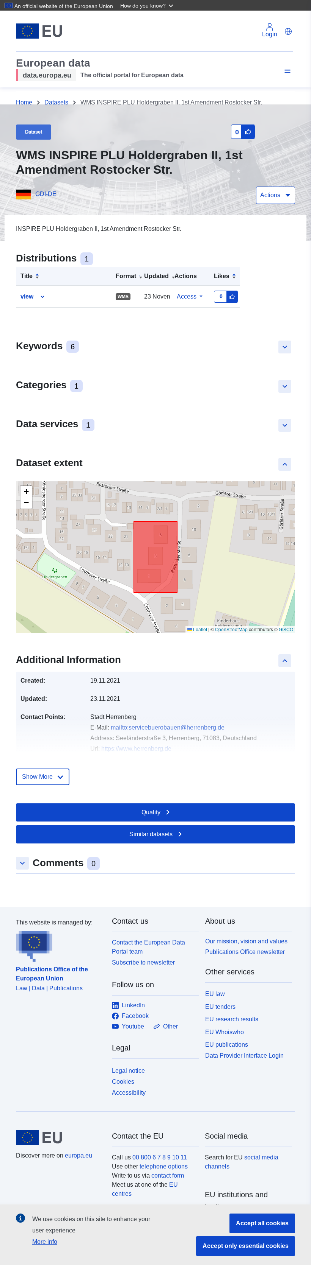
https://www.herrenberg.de (136, 748)
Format (126, 276)
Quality (150, 812)
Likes (221, 276)
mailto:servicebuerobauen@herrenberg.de (168, 727)
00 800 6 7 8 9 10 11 (159, 1157)
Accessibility (129, 1092)
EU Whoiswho (224, 1032)
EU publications (226, 1044)
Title (26, 276)
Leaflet (199, 629)
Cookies (123, 1081)
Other (170, 1026)
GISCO (286, 629)
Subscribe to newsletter (143, 962)
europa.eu (78, 1155)
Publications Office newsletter (245, 952)
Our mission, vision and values (246, 941)
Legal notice (128, 1070)
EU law (215, 994)
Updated (156, 276)
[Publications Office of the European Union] (59, 944)
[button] (147, 5)
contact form (167, 1175)
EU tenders (220, 1007)
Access (186, 296)
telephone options (164, 1166)
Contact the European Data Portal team (148, 947)
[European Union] (59, 1137)
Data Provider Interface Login (244, 1055)
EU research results (231, 1019)
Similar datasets (151, 834)
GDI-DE (46, 194)
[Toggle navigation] (286, 71)
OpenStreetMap (231, 629)
